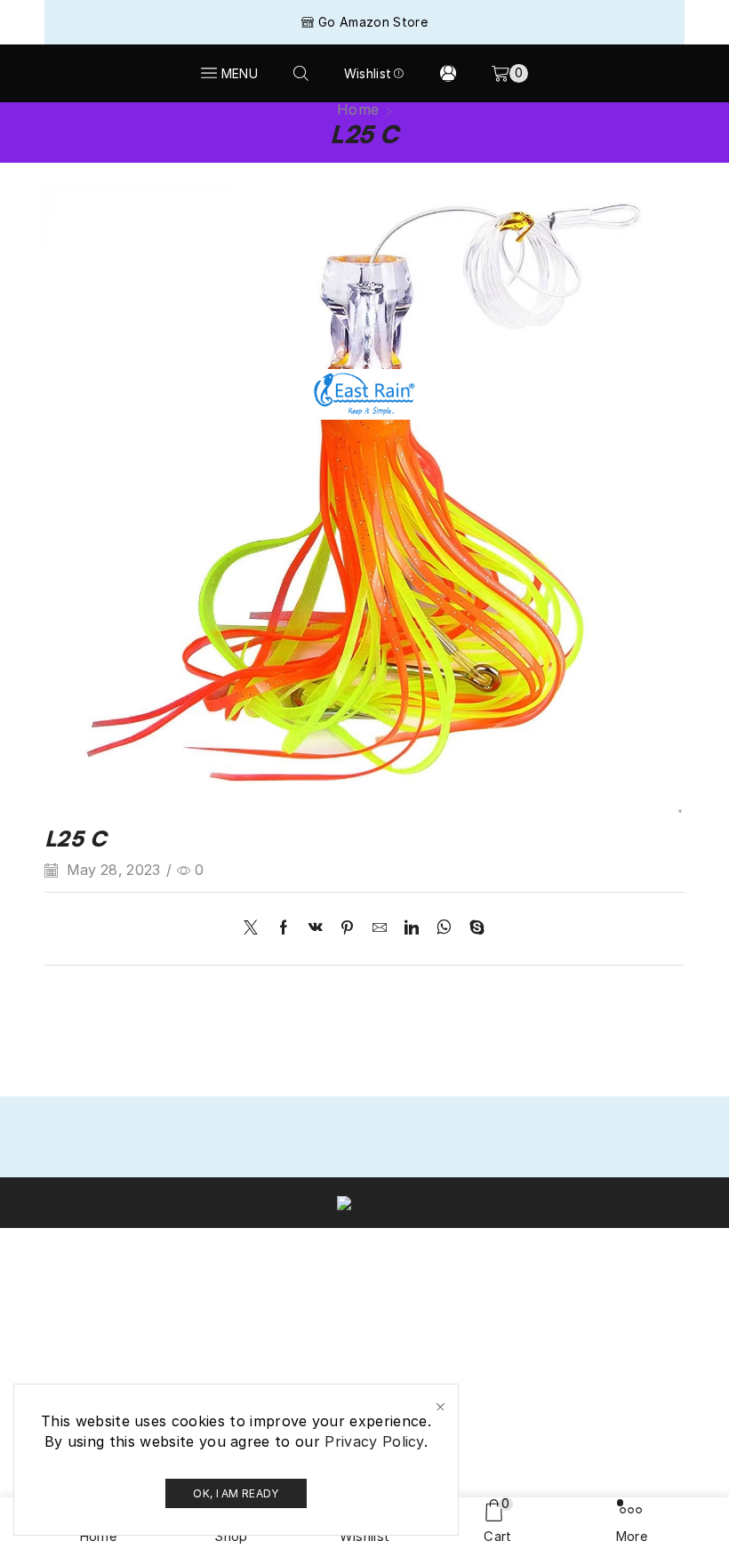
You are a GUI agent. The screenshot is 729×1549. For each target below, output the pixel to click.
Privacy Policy (373, 1441)
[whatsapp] (444, 929)
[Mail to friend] (380, 929)
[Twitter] (255, 929)
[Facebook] (284, 929)
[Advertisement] (364, 235)
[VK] (316, 929)
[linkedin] (412, 929)
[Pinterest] (347, 929)
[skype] (473, 929)
